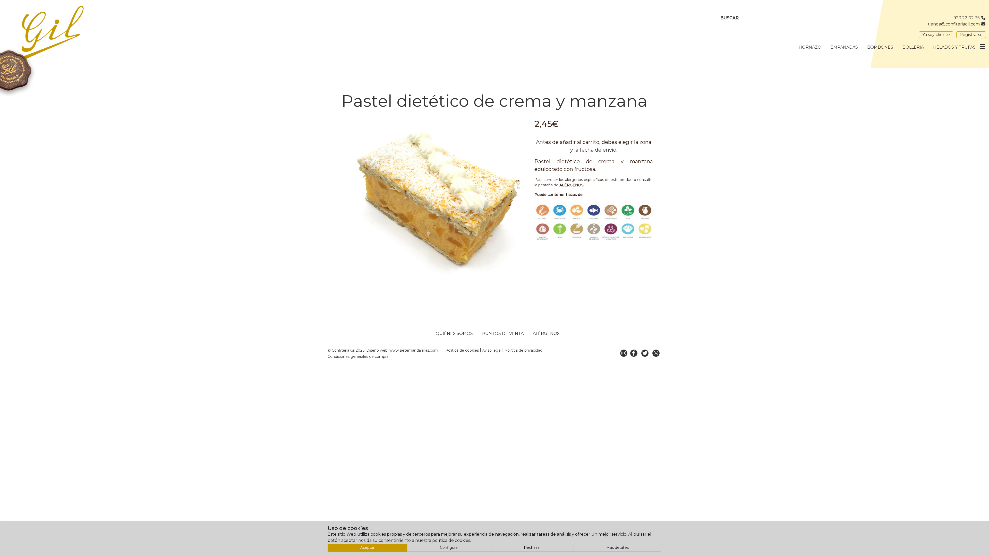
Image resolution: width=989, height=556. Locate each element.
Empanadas (844, 47)
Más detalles (617, 547)
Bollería (913, 47)
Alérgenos (546, 333)
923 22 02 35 (967, 17)
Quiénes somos (454, 333)
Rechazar (532, 547)
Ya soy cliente (936, 34)
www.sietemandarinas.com (413, 350)
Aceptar (367, 547)
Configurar (449, 547)
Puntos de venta (503, 333)
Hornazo (810, 47)
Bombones (880, 47)
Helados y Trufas (954, 47)
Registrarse (971, 34)
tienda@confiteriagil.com (954, 24)
